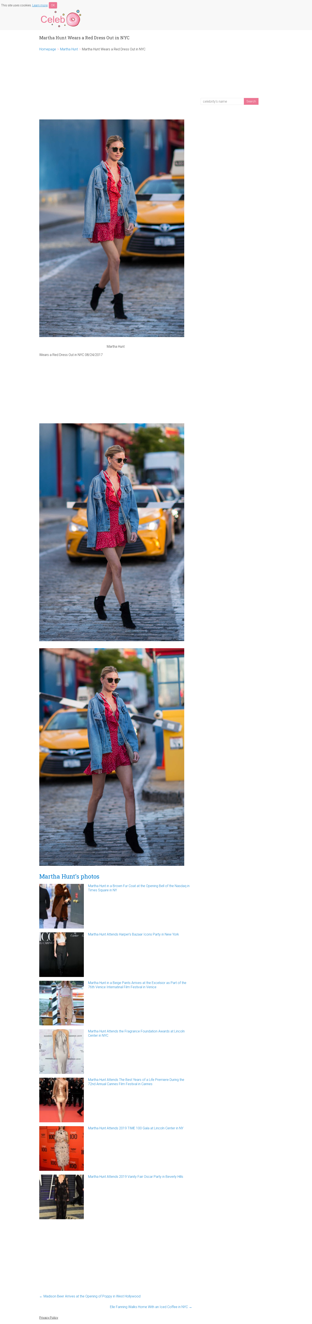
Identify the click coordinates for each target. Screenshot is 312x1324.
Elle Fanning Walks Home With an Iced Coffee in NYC (151, 1307)
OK (53, 5)
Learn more (40, 5)
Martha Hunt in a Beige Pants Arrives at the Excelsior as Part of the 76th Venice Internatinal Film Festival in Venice (137, 985)
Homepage (47, 49)
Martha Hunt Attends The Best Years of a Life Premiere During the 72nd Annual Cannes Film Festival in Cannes (136, 1082)
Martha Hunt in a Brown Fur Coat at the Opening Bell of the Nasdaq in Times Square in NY (139, 888)
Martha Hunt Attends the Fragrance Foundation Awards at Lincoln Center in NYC (136, 1033)
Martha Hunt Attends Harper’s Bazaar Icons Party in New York (133, 934)
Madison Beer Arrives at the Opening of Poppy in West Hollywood (90, 1296)
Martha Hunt (69, 49)
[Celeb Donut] (60, 11)
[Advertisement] (115, 85)
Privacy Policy (48, 1317)
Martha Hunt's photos (69, 876)
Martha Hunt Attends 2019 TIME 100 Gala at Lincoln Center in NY (135, 1128)
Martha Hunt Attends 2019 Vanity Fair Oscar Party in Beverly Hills (135, 1177)
